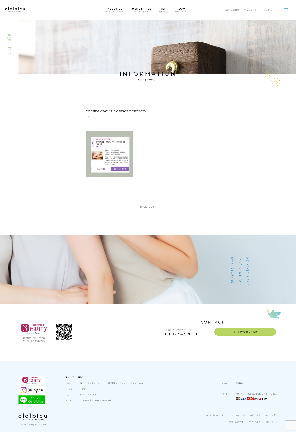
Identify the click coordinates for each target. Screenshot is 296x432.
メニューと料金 (238, 415)
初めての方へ (271, 415)
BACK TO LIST (148, 206)
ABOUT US (115, 10)
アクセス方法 (250, 10)
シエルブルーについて (216, 415)
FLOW (181, 10)
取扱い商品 (255, 415)
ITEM (163, 10)
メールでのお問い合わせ (245, 332)
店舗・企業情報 (232, 10)
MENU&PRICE (141, 10)
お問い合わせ (267, 10)
